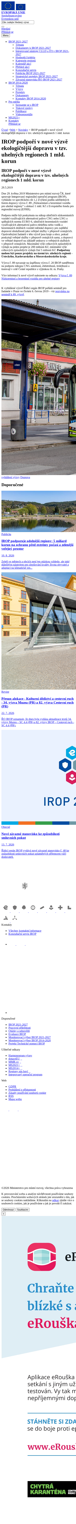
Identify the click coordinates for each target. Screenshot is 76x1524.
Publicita (6, 534)
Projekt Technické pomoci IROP (26, 1043)
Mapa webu (15, 1099)
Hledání (5, 28)
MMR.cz (14, 1061)
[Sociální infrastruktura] (51, 911)
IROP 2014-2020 (18, 82)
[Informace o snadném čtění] (41, 1012)
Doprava (25, 477)
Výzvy (19, 89)
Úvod (4, 129)
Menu (5, 35)
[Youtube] (21, 944)
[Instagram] (29, 944)
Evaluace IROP (17, 1034)
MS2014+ (15, 1068)
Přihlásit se (7, 31)
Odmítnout (8, 1209)
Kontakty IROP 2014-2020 (31, 98)
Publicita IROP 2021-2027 (30, 73)
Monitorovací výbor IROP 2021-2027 (29, 1037)
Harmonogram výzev (20, 1055)
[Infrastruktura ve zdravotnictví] (60, 911)
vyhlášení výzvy (10, 477)
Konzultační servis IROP (22, 933)
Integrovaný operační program (25, 1074)
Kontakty (13, 120)
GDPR (12, 1086)
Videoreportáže (24, 114)
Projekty (20, 92)
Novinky (23, 129)
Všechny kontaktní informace (24, 930)
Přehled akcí (22, 66)
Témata (20, 44)
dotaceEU (15, 1058)
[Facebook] (12, 944)
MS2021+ (14, 117)
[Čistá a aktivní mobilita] (15, 921)
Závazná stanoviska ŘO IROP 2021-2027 (39, 79)
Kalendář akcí (23, 63)
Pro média (14, 101)
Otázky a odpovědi (19, 1030)
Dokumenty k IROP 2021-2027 (33, 47)
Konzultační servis (26, 70)
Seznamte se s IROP (27, 104)
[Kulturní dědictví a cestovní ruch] (69, 911)
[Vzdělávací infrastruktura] (42, 911)
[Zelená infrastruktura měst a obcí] (24, 911)
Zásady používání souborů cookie (27, 1092)
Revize (5, 691)
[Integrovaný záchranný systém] (15, 911)
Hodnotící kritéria (25, 57)
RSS (11, 1095)
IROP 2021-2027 (18, 41)
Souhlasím (22, 1209)
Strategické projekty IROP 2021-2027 (37, 76)
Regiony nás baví (19, 1071)
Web (12, 129)
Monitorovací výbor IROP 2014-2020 (29, 1040)
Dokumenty (22, 95)
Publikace (21, 111)
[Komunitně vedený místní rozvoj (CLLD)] (6, 921)
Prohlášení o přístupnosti (22, 1089)
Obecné (5, 826)
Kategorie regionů (26, 60)
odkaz (55, 1200)
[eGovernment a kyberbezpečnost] (6, 911)
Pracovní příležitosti (19, 1027)
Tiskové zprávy (24, 108)
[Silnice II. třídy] (33, 911)
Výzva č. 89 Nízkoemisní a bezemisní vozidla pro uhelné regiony (36, 277)
